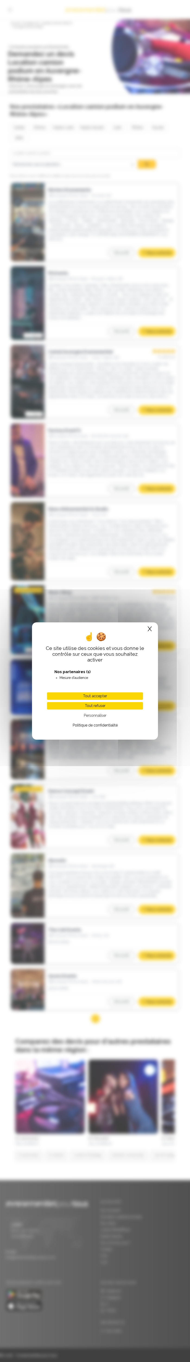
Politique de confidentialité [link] (95, 725)
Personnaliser (95, 715)
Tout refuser (95, 705)
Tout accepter (95, 696)
